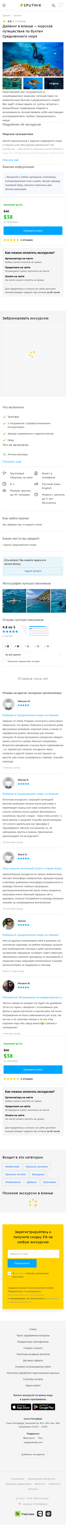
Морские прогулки (37, 1166)
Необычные (12, 1166)
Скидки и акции (33, 1348)
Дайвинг (32, 1182)
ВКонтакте (29, 1438)
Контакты (33, 1489)
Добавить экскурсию (33, 1454)
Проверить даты (33, 230)
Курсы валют (33, 1385)
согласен (20, 1273)
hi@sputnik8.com (33, 1442)
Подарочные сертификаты (33, 1341)
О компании (17, 1478)
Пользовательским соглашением (26, 1294)
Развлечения (12, 1182)
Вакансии (40, 1483)
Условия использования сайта (33, 1366)
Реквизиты (55, 1483)
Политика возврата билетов (33, 1354)
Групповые (49, 1182)
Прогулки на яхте (15, 1174)
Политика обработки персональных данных (33, 1372)
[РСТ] (48, 1514)
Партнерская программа (41, 1478)
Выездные (38, 1174)
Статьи (33, 1329)
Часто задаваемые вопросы (33, 1335)
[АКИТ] (40, 1514)
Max (40, 1438)
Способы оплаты (33, 1379)
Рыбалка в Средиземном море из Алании (30, 715)
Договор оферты (33, 1360)
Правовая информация (18, 1483)
